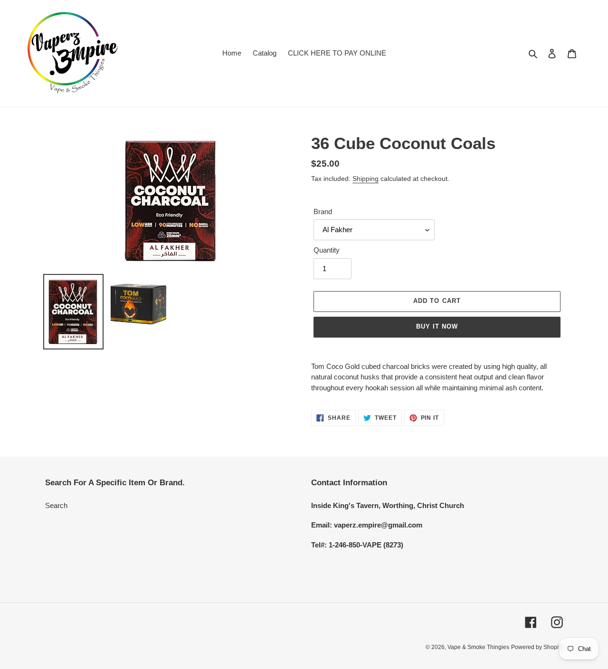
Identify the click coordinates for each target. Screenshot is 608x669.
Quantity (327, 250)
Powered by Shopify (537, 647)
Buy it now (437, 326)
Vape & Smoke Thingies (478, 647)
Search (56, 505)
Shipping (365, 178)
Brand (323, 211)
